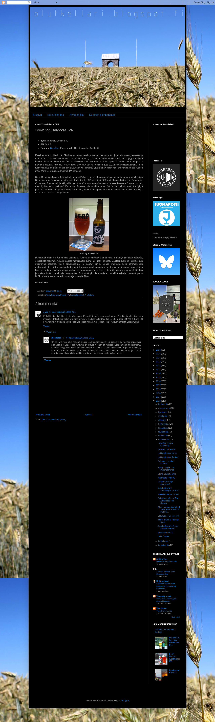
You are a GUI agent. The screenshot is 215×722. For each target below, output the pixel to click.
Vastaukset (51, 332)
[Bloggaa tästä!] (72, 291)
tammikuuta (163, 545)
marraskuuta (164, 408)
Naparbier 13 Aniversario (166, 562)
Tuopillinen (161, 608)
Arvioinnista (77, 114)
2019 (158, 377)
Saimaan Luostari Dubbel (166, 462)
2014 (158, 397)
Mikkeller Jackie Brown (168, 494)
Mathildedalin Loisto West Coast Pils (174, 641)
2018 (158, 381)
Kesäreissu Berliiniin (174, 671)
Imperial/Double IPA (78, 295)
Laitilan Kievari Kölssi (168, 453)
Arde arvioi (161, 559)
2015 (158, 393)
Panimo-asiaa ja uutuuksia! (165, 482)
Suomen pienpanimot (102, 114)
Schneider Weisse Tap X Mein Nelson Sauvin (168, 500)
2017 (158, 385)
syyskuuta (163, 416)
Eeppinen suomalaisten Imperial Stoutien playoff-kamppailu (166, 586)
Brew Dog (55, 295)
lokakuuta (163, 412)
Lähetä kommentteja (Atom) (53, 419)
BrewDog (54, 148)
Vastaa (46, 326)
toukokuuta (163, 432)
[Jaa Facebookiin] (78, 291)
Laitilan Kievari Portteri (168, 457)
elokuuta (162, 420)
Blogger (125, 700)
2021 (158, 369)
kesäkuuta (163, 428)
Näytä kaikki (175, 617)
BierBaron (56, 338)
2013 (158, 401)
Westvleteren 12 (165, 532)
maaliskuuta (164, 440)
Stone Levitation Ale (167, 474)
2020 (158, 373)
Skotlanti (90, 295)
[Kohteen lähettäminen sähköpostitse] (69, 291)
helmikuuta (163, 541)
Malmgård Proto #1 (166, 478)
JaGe (45, 312)
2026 (158, 350)
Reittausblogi (162, 581)
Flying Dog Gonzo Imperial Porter (166, 468)
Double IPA (64, 295)
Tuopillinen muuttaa (164, 611)
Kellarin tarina (55, 114)
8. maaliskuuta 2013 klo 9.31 (62, 312)
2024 (158, 358)
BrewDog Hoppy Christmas (165, 444)
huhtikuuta (163, 436)
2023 (158, 361)
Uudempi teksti (43, 415)
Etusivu (37, 114)
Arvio (48, 295)
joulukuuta (163, 404)
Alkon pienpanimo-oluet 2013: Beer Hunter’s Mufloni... (169, 509)
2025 (158, 354)
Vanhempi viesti (134, 415)
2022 (158, 365)
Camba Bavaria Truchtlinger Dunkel (168, 489)
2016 (158, 389)
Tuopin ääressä (163, 596)
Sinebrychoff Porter (166, 449)
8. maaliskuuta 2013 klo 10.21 (80, 338)
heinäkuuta (163, 424)
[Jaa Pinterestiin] (81, 291)
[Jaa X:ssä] (75, 291)
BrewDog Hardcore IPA (168, 516)
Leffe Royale (163, 536)
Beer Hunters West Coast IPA (174, 657)
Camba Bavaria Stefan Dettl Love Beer (168, 527)
